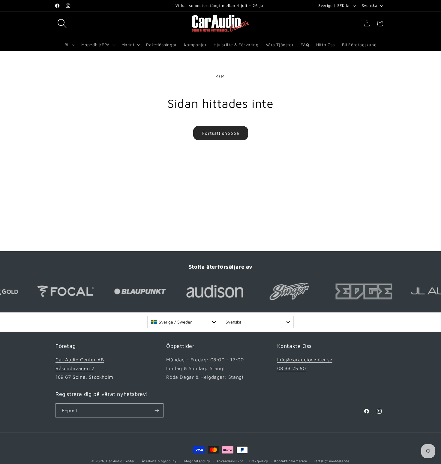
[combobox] (183, 322)
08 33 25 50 (291, 368)
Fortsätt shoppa (220, 133)
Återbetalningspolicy (159, 461)
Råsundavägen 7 (75, 368)
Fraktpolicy (258, 461)
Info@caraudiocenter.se (304, 359)
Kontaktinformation (290, 461)
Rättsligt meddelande (332, 461)
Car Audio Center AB (80, 359)
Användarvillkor (230, 461)
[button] (62, 23)
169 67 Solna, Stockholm (84, 377)
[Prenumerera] (156, 410)
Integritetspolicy (196, 461)
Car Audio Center (120, 461)
